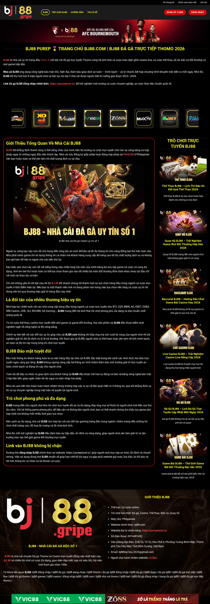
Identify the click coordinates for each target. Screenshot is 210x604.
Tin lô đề (92, 12)
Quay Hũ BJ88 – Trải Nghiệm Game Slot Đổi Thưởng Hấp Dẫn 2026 (183, 244)
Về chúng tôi (168, 2)
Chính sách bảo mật (187, 2)
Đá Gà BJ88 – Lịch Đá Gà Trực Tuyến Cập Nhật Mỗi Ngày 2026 (183, 410)
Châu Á (45, 60)
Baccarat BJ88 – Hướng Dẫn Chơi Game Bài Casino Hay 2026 (183, 301)
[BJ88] (19, 12)
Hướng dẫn (77, 12)
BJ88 (45, 12)
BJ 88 (7, 560)
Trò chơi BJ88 (59, 12)
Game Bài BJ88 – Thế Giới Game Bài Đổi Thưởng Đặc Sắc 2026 (183, 465)
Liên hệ (203, 2)
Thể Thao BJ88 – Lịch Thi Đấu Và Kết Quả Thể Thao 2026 (183, 187)
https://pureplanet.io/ (62, 83)
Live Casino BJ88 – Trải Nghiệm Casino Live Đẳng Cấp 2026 (183, 355)
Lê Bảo (153, 557)
